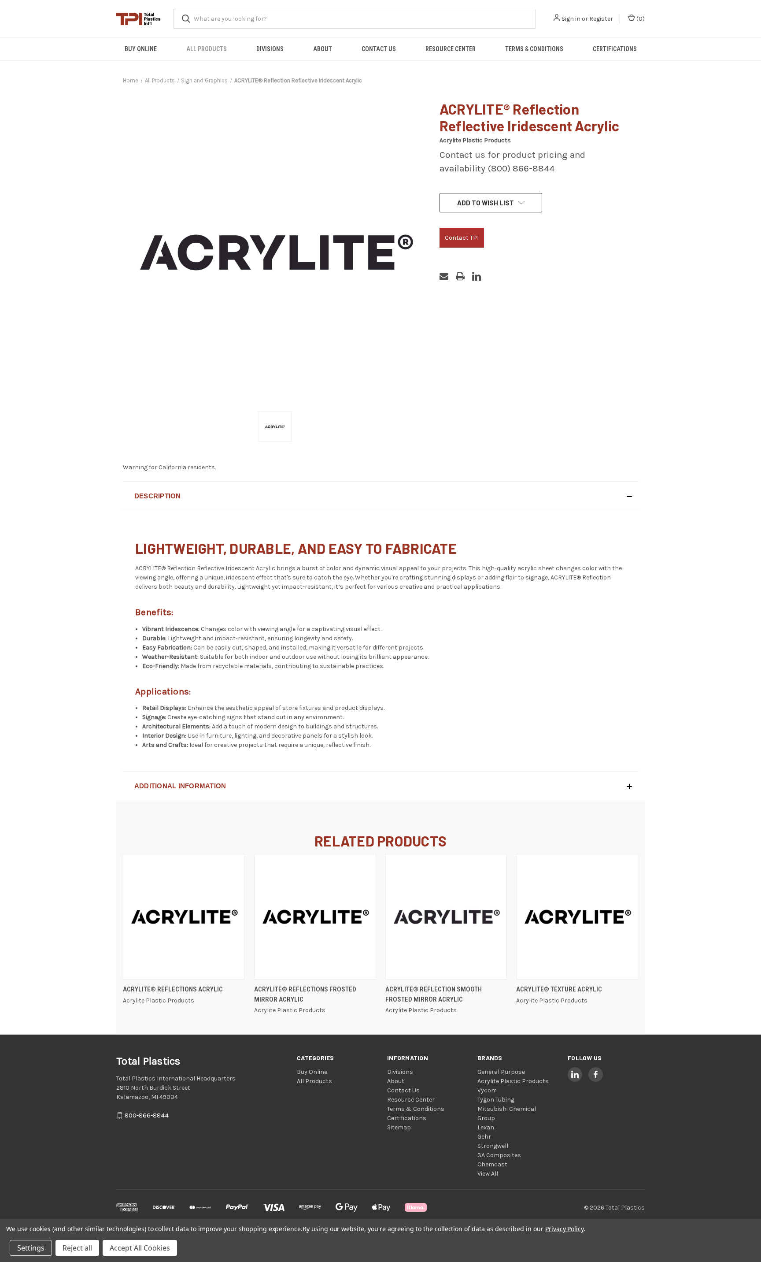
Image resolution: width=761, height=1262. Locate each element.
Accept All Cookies (140, 1248)
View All (487, 1173)
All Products (206, 48)
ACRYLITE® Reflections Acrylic (173, 989)
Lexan (485, 1127)
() (640, 18)
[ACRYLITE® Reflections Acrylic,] (184, 917)
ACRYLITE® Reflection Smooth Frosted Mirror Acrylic (433, 994)
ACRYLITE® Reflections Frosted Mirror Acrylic (305, 994)
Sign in (571, 18)
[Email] (444, 276)
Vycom (487, 1090)
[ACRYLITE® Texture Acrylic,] (577, 917)
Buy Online (141, 48)
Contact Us (379, 48)
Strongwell (492, 1146)
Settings (30, 1248)
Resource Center (450, 48)
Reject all (77, 1248)
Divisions (270, 48)
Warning (135, 467)
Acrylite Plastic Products (513, 1081)
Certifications (615, 48)
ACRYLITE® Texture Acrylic (559, 989)
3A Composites (499, 1155)
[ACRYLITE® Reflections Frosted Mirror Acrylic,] (315, 917)
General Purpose (501, 1072)
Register (601, 18)
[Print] (460, 276)
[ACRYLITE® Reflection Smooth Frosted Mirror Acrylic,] (446, 917)
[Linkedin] (476, 276)
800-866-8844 (147, 1116)
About (322, 48)
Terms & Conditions (534, 48)
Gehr (484, 1136)
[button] (380, 496)
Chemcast (492, 1164)
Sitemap (399, 1127)
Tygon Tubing (495, 1099)
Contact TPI (462, 237)
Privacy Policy (564, 1229)
